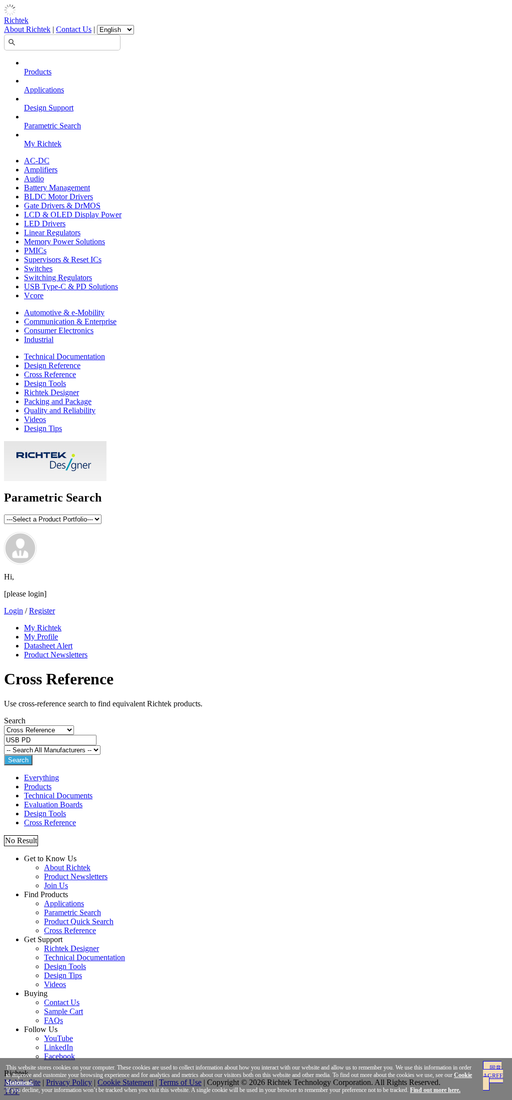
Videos (35, 419)
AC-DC (37, 160)
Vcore (34, 295)
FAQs (53, 1020)
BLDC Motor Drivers (58, 196)
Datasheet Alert (48, 645)
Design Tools (45, 383)
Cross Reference (50, 374)
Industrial (39, 339)
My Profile (41, 636)
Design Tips (43, 428)
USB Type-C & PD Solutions (71, 286)
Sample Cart (63, 1011)
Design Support (49, 107)
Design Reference (52, 365)
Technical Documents (58, 795)
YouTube (58, 1038)
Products (38, 71)
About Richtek (27, 29)
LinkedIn (58, 1047)
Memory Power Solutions (64, 241)
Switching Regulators (58, 277)
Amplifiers (41, 169)
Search (18, 760)
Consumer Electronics (59, 330)
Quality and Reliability (60, 410)
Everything (41, 777)
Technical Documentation (64, 356)
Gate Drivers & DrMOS (62, 205)
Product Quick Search (79, 921)
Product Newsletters (56, 654)
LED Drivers (45, 223)
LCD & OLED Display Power (73, 214)
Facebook (59, 1056)
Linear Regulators (52, 232)
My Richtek (43, 143)
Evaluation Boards (53, 804)
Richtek (16, 20)
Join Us (56, 885)
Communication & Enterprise (70, 321)
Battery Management (57, 187)
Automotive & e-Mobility (64, 312)
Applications (44, 89)
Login (13, 610)
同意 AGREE (493, 1072)
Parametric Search (52, 125)
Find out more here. (435, 1090)
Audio (34, 178)
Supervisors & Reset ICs (63, 259)
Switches (38, 268)
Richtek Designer (51, 392)
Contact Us (74, 29)
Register (42, 610)
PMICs (35, 250)
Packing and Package (58, 401)
